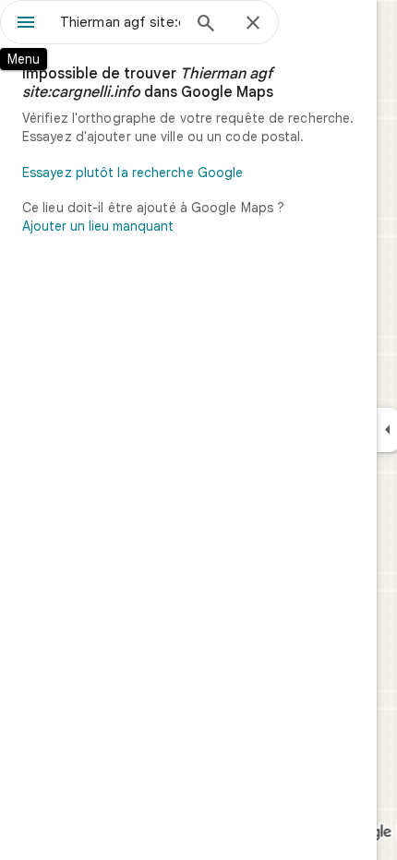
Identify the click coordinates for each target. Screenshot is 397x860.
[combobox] (120, 22)
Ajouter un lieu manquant (98, 226)
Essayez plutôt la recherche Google (132, 172)
